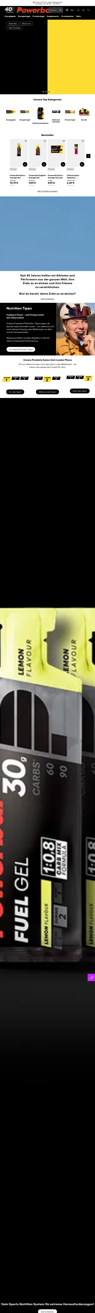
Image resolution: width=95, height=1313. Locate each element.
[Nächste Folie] (92, 57)
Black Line (26, 23)
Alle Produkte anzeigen (47, 191)
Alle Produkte (14, 28)
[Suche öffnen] (60, 10)
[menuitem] (78, 16)
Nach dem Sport (80, 391)
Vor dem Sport (15, 392)
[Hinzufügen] (25, 164)
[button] (88, 10)
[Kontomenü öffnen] (78, 10)
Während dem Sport (47, 392)
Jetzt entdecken (47, 299)
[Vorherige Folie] (3, 57)
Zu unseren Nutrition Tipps (20, 349)
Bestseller (13, 23)
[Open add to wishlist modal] (26, 141)
